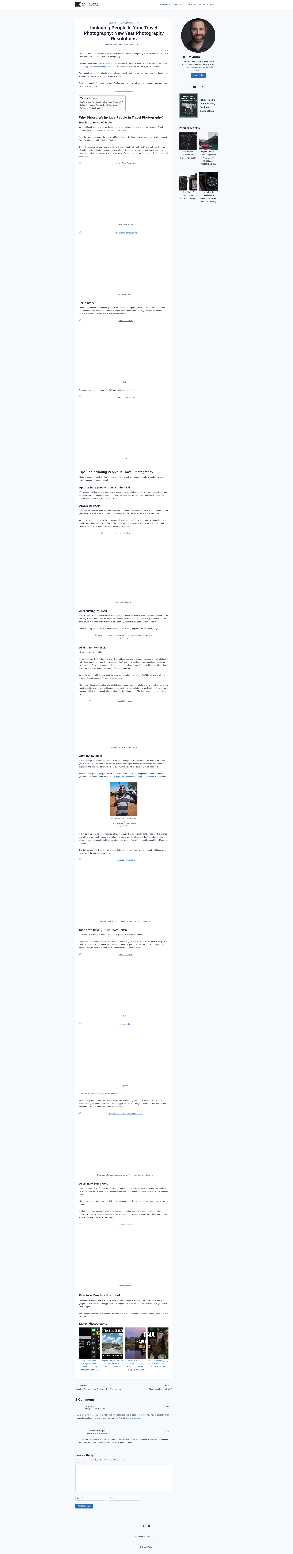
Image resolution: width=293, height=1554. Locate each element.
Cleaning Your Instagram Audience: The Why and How (98, 1387)
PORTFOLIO (165, 4)
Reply (168, 1406)
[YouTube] (149, 1526)
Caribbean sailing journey (99, 66)
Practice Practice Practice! (92, 108)
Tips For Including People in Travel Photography (100, 105)
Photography (133, 23)
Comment (80, 1462)
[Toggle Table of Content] (120, 99)
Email (113, 1498)
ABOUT (201, 4)
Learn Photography (117, 23)
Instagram (107, 53)
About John (198, 75)
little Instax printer (148, 691)
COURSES (191, 4)
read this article (161, 1313)
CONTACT (211, 4)
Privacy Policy (146, 1547)
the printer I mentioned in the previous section (134, 777)
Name (79, 1498)
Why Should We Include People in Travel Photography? (102, 102)
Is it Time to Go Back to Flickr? (158, 1387)
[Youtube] (194, 87)
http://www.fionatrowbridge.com (128, 1418)
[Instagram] (202, 87)
